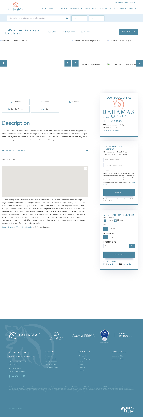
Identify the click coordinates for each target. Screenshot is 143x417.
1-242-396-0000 (112, 121)
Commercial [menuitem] (75, 9)
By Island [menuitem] (48, 356)
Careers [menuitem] (81, 370)
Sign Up (132, 3)
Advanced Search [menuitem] (52, 368)
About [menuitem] (131, 9)
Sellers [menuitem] (63, 9)
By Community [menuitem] (50, 359)
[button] (67, 18)
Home (4, 227)
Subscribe (119, 193)
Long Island (26, 227)
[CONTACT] (128, 32)
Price (105, 225)
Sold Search (97, 18)
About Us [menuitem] (82, 368)
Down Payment (110, 233)
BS (17, 227)
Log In (126, 3)
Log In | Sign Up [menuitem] (84, 359)
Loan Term (108, 217)
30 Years (110, 220)
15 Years (120, 220)
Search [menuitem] (41, 9)
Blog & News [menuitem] (119, 9)
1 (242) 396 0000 (118, 3)
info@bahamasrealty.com (21, 356)
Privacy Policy (15, 409)
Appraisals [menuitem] (89, 9)
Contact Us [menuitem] (83, 356)
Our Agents (115, 131)
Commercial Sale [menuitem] (118, 356)
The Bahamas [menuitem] (104, 9)
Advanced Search (78, 18)
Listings (11, 227)
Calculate (119, 255)
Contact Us (107, 131)
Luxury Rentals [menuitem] (50, 365)
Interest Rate (109, 242)
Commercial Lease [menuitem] (118, 359)
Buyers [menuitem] (52, 9)
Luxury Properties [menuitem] (51, 362)
